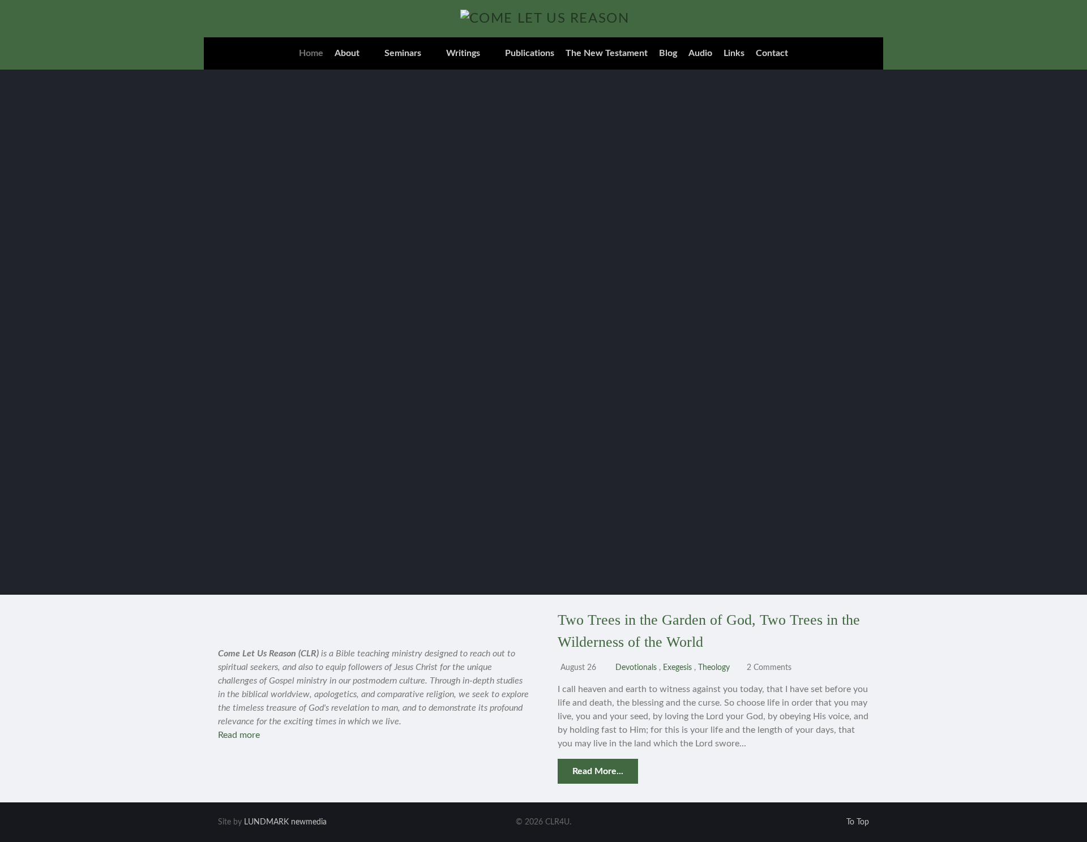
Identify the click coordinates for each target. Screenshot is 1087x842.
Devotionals (636, 667)
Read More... (597, 771)
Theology (715, 667)
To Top (856, 822)
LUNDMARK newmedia (285, 822)
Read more (239, 735)
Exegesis (678, 667)
